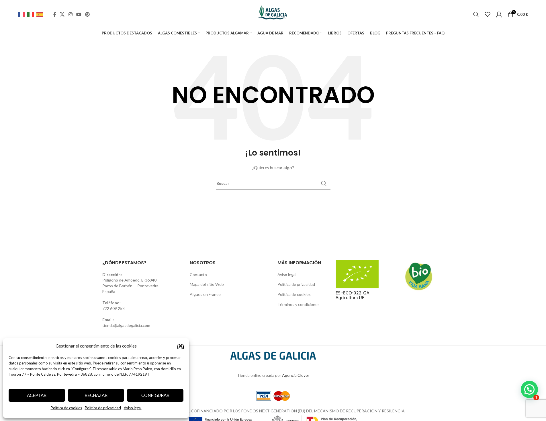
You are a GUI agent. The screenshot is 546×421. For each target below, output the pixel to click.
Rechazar (96, 395)
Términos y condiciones (298, 304)
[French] (22, 14)
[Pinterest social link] (87, 14)
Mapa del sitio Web (207, 284)
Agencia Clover (295, 375)
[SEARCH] (323, 183)
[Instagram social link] (70, 14)
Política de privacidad (103, 408)
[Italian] (31, 14)
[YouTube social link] (78, 14)
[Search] (476, 14)
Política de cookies (66, 408)
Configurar (155, 395)
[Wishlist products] (487, 14)
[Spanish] (41, 14)
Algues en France (205, 294)
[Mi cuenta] (499, 14)
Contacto (198, 274)
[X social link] (62, 14)
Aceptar (36, 395)
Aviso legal (133, 408)
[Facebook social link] (54, 14)
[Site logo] (273, 13)
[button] (180, 346)
